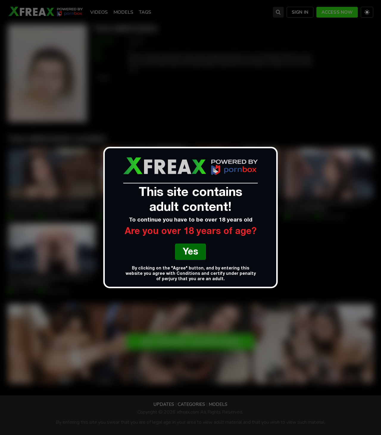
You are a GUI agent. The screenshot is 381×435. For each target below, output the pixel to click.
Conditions (188, 274)
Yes (190, 252)
